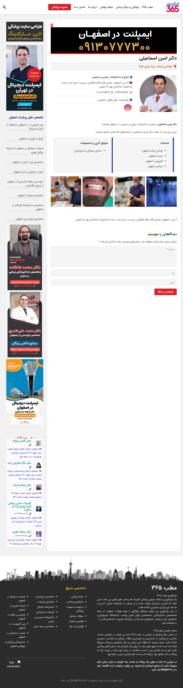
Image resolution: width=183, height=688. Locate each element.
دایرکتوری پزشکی (75, 602)
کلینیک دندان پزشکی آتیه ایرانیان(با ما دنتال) (19, 506)
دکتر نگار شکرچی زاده (19, 463)
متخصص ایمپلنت (45, 602)
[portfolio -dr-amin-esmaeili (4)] (66, 191)
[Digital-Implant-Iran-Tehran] (24, 78)
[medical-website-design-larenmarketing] (24, 32)
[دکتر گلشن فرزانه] (38, 443)
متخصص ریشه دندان (44, 626)
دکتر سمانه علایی (21, 532)
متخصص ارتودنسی (45, 597)
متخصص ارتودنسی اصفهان (29, 219)
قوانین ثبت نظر (76, 626)
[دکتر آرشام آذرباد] (38, 487)
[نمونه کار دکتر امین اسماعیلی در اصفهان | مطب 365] (161, 191)
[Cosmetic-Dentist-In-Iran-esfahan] (24, 257)
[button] (4, 7)
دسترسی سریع (76, 588)
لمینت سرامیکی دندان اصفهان (28, 172)
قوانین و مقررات (76, 621)
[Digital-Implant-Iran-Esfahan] (24, 392)
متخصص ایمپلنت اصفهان (30, 195)
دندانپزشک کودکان (45, 607)
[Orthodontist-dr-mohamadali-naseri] (24, 325)
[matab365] (169, 7)
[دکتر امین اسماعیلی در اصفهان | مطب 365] (130, 191)
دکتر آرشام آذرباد (22, 485)
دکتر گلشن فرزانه (22, 441)
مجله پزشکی (77, 597)
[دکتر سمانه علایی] (38, 534)
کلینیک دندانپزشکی (45, 612)
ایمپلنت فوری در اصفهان (31, 138)
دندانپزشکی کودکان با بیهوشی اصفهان (15, 644)
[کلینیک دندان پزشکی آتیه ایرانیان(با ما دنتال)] (38, 508)
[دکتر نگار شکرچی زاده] (38, 465)
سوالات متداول (76, 616)
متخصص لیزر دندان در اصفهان (28, 162)
